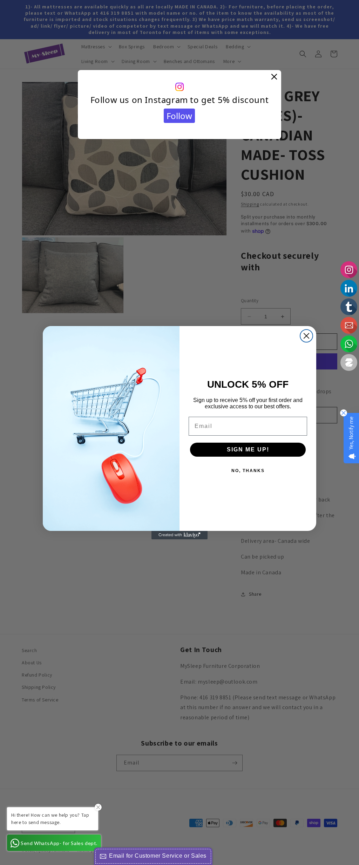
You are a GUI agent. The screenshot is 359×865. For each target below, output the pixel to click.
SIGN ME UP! (248, 449)
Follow (179, 116)
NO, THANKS (248, 470)
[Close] (274, 77)
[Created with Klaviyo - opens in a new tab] (179, 535)
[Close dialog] (306, 336)
